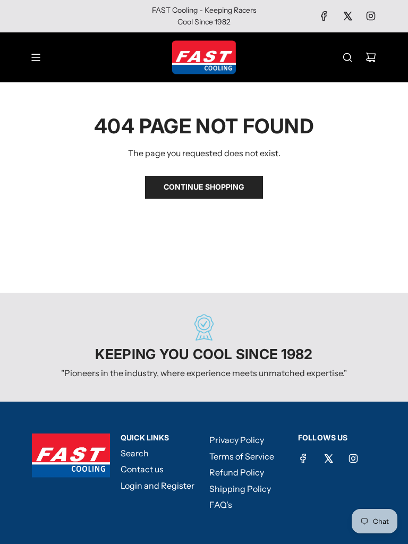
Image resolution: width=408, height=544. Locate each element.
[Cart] (370, 57)
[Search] (347, 57)
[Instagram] (370, 16)
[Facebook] (324, 16)
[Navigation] (35, 57)
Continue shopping (204, 186)
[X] (347, 16)
